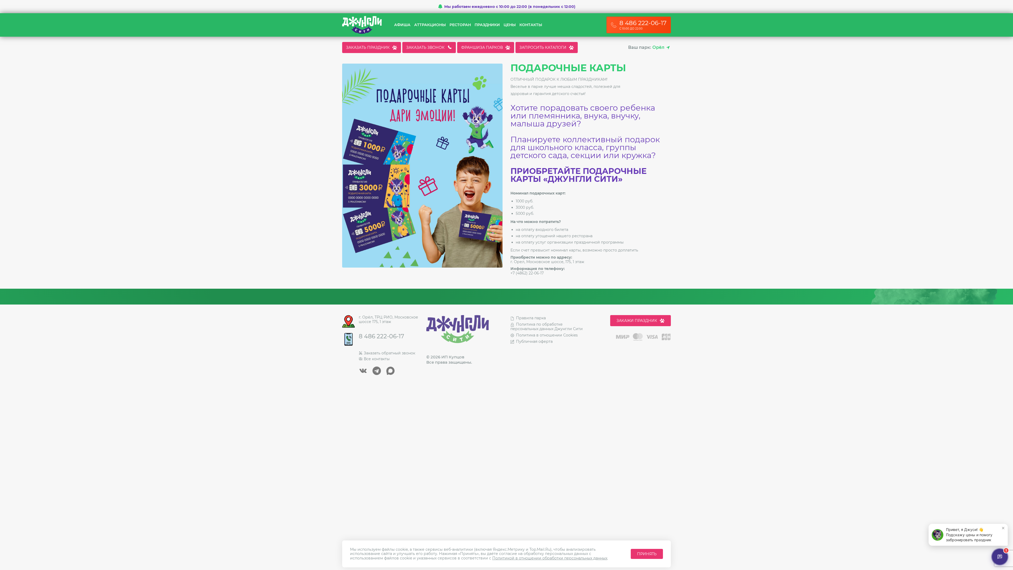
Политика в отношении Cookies (547, 335)
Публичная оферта (534, 341)
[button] (968, 535)
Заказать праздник (368, 47)
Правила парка (531, 318)
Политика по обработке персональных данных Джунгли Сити (546, 326)
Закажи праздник (637, 320)
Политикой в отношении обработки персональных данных (549, 558)
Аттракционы (430, 25)
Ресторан (460, 25)
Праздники (487, 25)
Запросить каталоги (542, 47)
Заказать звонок (425, 47)
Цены (510, 25)
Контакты (530, 25)
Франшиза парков (482, 47)
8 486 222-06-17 (381, 336)
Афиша (402, 25)
